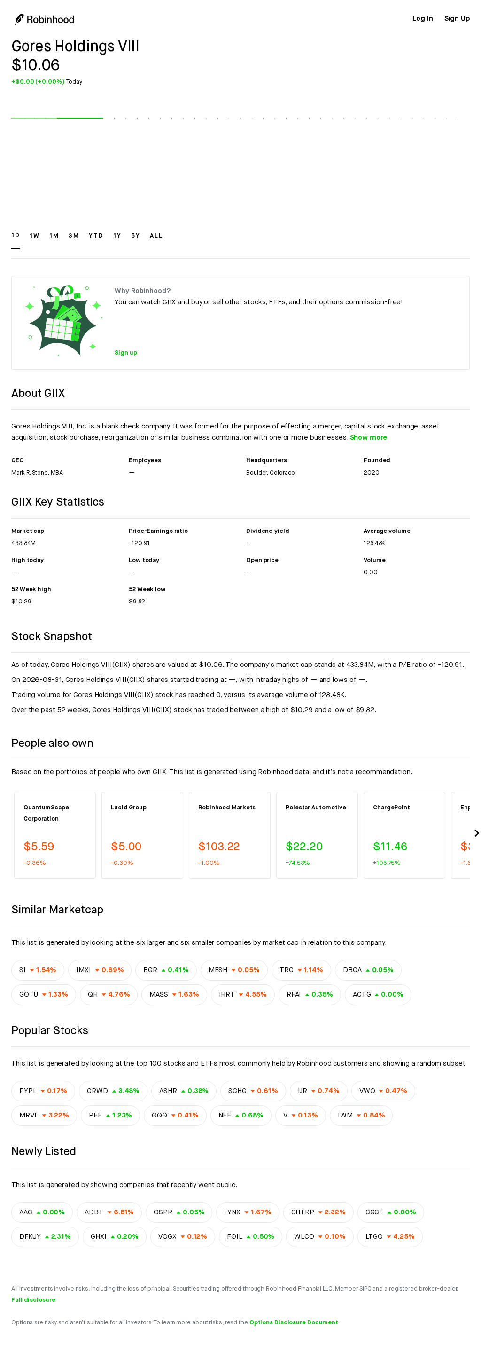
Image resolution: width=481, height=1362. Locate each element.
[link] (422, 18)
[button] (15, 240)
